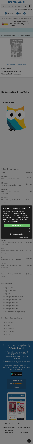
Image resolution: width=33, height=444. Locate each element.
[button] (16, 234)
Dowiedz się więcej (12, 221)
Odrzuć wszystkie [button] (17, 230)
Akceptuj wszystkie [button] (17, 225)
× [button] (29, 207)
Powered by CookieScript (23, 237)
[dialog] (16, 222)
